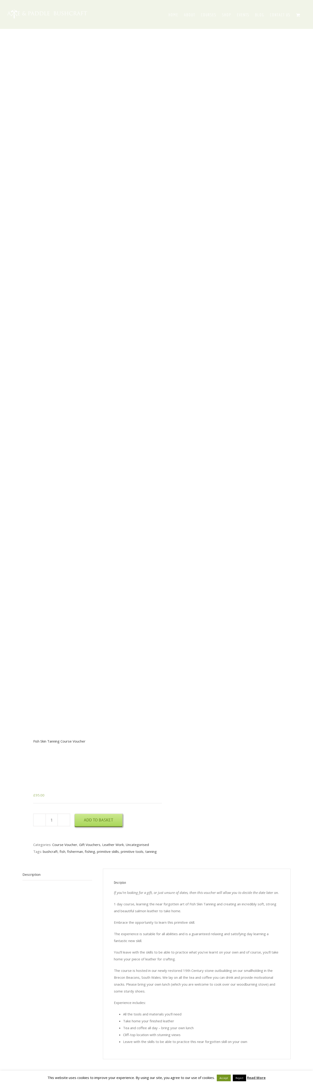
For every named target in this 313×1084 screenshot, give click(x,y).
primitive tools (132, 851)
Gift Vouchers (89, 844)
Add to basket (98, 820)
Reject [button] (239, 1078)
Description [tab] (31, 874)
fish (62, 851)
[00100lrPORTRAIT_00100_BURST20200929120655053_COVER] (86, 349)
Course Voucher (64, 844)
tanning (151, 851)
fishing (90, 851)
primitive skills (108, 851)
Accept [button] (224, 1078)
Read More (256, 1077)
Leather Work (113, 844)
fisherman (75, 851)
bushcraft (50, 851)
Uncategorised (137, 844)
